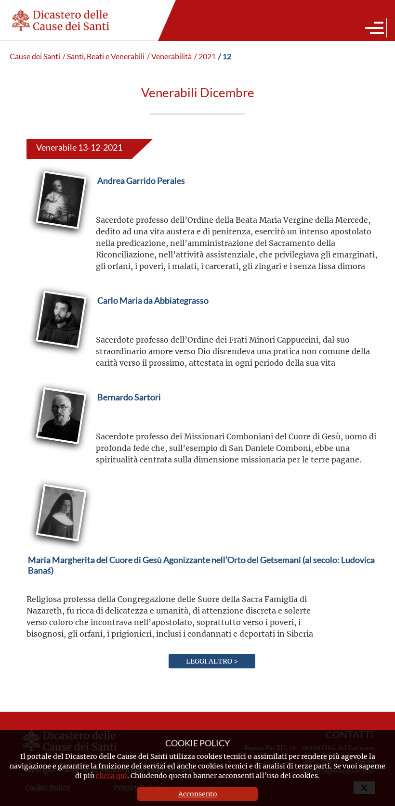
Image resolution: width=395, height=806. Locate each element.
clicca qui (111, 775)
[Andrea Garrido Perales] (141, 203)
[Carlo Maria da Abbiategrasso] (153, 323)
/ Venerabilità (169, 56)
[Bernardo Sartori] (129, 420)
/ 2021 (205, 56)
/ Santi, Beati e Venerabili (104, 56)
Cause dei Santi (35, 56)
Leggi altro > (212, 660)
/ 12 (224, 56)
